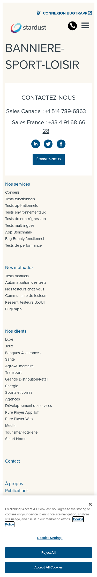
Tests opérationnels (21, 205)
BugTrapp (13, 309)
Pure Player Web (19, 419)
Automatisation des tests (25, 282)
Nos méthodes (19, 267)
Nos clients (15, 331)
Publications (16, 490)
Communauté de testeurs (26, 295)
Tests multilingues (19, 225)
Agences (12, 399)
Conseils (12, 192)
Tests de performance (23, 245)
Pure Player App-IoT (22, 412)
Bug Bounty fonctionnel (24, 239)
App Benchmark (18, 232)
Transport (13, 372)
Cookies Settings (49, 537)
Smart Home (15, 439)
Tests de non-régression (25, 219)
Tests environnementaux (25, 212)
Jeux (9, 346)
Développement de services (28, 405)
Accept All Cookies (48, 567)
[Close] (90, 504)
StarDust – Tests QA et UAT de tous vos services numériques (28, 28)
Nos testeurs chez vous (24, 289)
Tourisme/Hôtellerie (21, 432)
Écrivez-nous (48, 159)
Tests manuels (17, 276)
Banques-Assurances (23, 353)
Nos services (17, 184)
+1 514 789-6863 (65, 111)
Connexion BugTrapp (65, 13)
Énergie (11, 386)
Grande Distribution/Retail (26, 379)
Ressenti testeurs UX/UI (25, 302)
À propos (14, 483)
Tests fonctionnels (20, 199)
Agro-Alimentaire (19, 366)
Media (10, 425)
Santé (10, 359)
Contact (12, 461)
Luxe (9, 339)
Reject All (48, 552)
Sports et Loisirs (18, 392)
